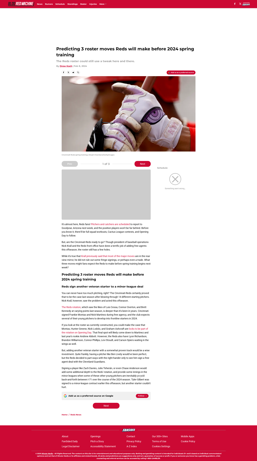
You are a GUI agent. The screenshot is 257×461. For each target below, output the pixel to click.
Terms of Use (159, 441)
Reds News (75, 414)
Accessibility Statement (103, 446)
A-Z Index (132, 446)
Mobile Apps (187, 436)
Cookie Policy (188, 441)
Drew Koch (66, 66)
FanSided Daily (70, 441)
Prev (69, 163)
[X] (240, 4)
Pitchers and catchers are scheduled (110, 224)
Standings (72, 4)
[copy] (78, 72)
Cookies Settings (161, 446)
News (39, 4)
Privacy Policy (134, 441)
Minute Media (47, 453)
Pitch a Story (97, 441)
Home (65, 414)
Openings (95, 436)
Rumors (49, 4)
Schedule (60, 4)
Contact (131, 436)
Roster (83, 4)
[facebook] (234, 4)
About (65, 436)
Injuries (93, 4)
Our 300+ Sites (160, 436)
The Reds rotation (71, 307)
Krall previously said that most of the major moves (108, 256)
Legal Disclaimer (71, 446)
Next (142, 163)
